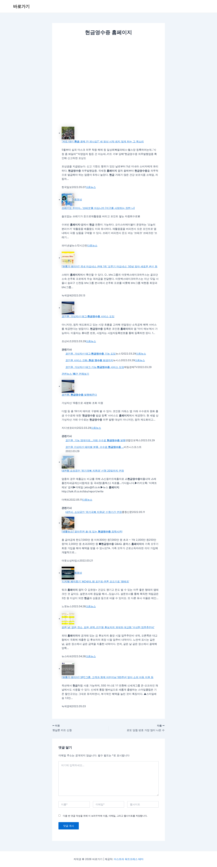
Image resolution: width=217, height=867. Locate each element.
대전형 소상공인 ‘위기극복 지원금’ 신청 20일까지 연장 (93, 470)
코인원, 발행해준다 (79, 394)
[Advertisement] (108, 62)
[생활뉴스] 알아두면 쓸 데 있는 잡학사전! (92, 531)
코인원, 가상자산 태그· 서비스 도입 (88, 316)
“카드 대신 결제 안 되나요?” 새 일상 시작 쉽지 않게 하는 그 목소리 (103, 141)
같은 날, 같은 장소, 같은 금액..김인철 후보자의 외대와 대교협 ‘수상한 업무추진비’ (108, 627)
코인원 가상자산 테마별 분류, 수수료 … (94, 447)
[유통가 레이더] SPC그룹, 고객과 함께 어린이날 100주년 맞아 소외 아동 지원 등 (107, 677)
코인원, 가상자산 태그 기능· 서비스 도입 (94, 367)
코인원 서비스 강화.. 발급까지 (89, 360)
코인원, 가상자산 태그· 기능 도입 (90, 353)
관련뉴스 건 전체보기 (75, 373)
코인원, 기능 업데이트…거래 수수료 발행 (95, 440)
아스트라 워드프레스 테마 (128, 859)
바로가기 (21, 6)
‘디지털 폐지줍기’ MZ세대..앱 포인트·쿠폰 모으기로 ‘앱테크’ (95, 581)
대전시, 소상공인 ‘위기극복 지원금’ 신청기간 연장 (93, 512)
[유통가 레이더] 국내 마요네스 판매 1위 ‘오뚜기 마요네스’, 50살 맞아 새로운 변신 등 (109, 266)
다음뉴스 (91, 187)
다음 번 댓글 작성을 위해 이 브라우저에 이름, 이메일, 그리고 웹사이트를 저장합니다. (105, 815)
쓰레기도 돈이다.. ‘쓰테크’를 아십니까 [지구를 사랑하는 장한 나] (98, 208)
